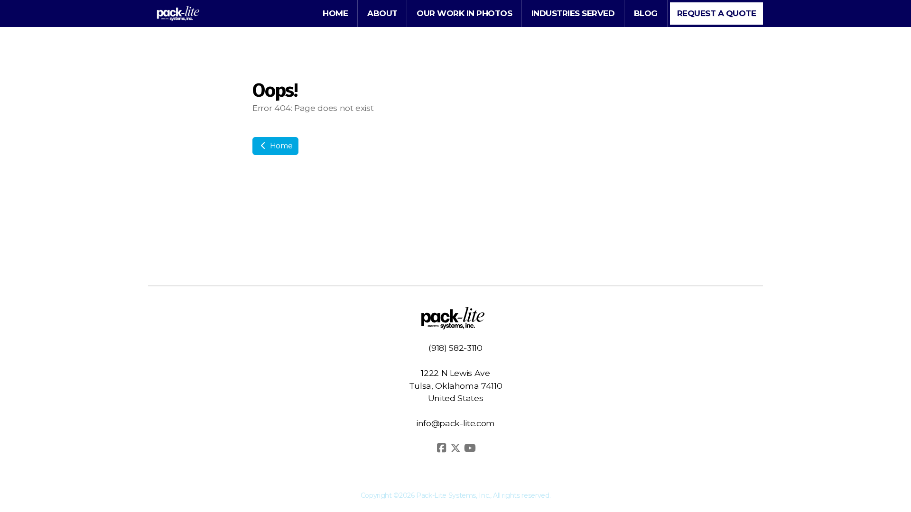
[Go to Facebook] (441, 448)
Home (280, 145)
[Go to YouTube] (470, 448)
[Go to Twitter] (455, 448)
